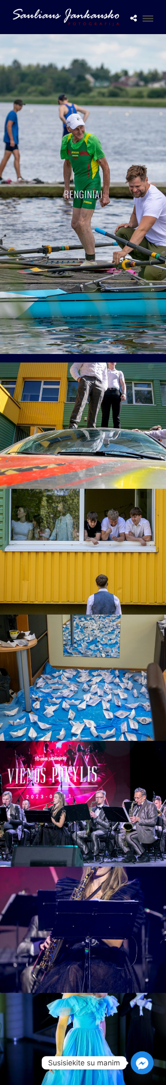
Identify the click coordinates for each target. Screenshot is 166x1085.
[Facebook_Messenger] (142, 1062)
